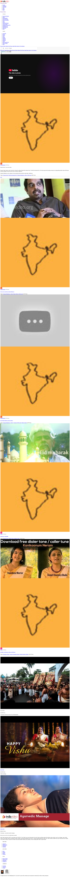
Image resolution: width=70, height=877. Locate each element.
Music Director (15, 293)
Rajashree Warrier (16, 654)
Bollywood (29, 175)
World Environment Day (12, 175)
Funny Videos (5, 43)
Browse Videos (3, 11)
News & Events (5, 19)
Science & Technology (6, 25)
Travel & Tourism (6, 16)
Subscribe (4, 845)
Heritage (4, 38)
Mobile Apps (5, 844)
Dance (4, 35)
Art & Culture (5, 24)
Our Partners (22, 46)
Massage (4, 40)
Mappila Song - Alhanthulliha (4, 536)
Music (4, 17)
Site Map (4, 846)
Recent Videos (2, 46)
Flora (3, 21)
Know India (12, 46)
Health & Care (5, 26)
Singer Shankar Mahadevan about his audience (6, 420)
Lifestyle (4, 39)
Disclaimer (4, 860)
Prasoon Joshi (5, 175)
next (1, 177)
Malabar (15, 538)
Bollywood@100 (6, 42)
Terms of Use (5, 859)
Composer (15, 422)
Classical (11, 654)
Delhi (4, 8)
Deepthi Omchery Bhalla (24, 654)
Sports (4, 22)
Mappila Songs (11, 538)
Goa (3, 7)
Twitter (4, 867)
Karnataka (4, 6)
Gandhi (4, 852)
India (3, 851)
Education (4, 28)
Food (3, 36)
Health (4, 37)
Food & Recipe (5, 27)
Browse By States (3, 3)
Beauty (4, 34)
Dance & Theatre (6, 23)
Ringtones (5, 654)
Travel (4, 41)
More (3, 9)
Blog (15, 46)
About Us (18, 46)
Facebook (4, 866)
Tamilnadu (4, 5)
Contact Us (5, 861)
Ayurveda (4, 33)
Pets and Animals (6, 20)
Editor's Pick (8, 46)
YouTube (4, 865)
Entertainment (5, 18)
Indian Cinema (24, 422)
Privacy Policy (5, 858)
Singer (12, 293)
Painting (4, 854)
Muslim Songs (5, 538)
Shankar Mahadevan (20, 175)
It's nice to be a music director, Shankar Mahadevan (7, 291)
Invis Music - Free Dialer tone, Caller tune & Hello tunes (7, 652)
